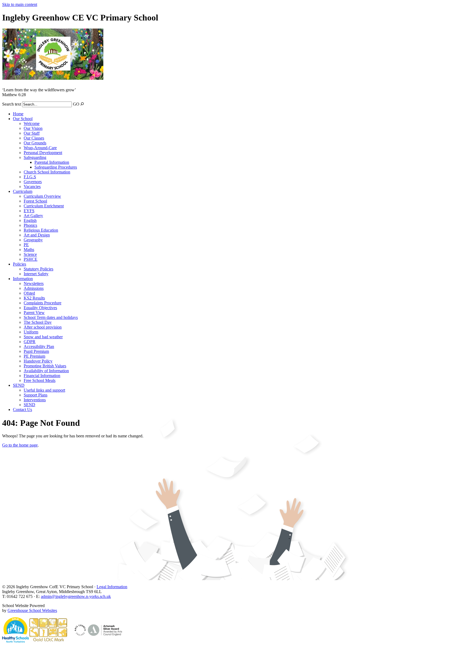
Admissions (34, 288)
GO (76, 104)
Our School (23, 118)
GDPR (30, 341)
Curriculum (22, 191)
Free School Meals (39, 380)
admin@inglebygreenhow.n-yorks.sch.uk (76, 596)
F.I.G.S (30, 177)
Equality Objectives (40, 307)
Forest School (35, 201)
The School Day (38, 322)
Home (18, 114)
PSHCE (30, 259)
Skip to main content (19, 4)
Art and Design (37, 235)
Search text (11, 104)
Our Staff (32, 133)
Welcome (32, 123)
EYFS (29, 210)
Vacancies (32, 186)
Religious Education (41, 230)
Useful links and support (44, 390)
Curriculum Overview (42, 196)
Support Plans (35, 395)
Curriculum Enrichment (44, 206)
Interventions (35, 400)
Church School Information (47, 172)
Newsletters (34, 283)
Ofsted (29, 293)
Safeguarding (35, 157)
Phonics (30, 225)
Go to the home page (20, 445)
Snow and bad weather (43, 337)
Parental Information (51, 162)
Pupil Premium (36, 351)
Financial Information (42, 375)
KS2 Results (34, 298)
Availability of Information (46, 370)
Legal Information (112, 586)
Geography (33, 240)
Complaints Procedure (42, 303)
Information (23, 278)
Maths (29, 249)
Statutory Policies (38, 269)
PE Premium (34, 356)
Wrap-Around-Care (40, 147)
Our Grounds (35, 143)
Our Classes (34, 138)
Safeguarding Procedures (55, 167)
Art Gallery (33, 215)
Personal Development (43, 152)
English (30, 220)
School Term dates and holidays (51, 317)
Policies (19, 264)
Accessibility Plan (39, 346)
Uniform (31, 332)
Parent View (34, 312)
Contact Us (22, 409)
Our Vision (33, 128)
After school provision (43, 327)
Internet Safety (36, 273)
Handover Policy (38, 361)
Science (30, 254)
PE (26, 244)
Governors (33, 181)
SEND (18, 385)
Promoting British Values (45, 366)
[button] (82, 104)
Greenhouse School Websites (32, 610)
